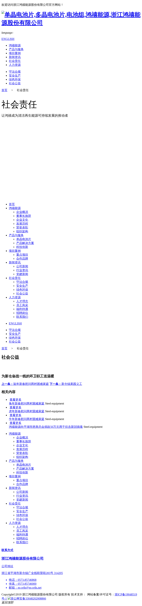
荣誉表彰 (22, 227)
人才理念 (22, 301)
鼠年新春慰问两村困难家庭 (25, 383)
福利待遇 (22, 309)
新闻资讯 (15, 57)
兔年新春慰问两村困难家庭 (26, 403)
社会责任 (15, 60)
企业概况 (22, 212)
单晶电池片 (23, 239)
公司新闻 (22, 266)
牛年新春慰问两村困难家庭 (26, 419)
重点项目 (22, 254)
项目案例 (15, 53)
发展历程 (22, 223)
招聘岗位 (22, 312)
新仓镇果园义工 (66, 383)
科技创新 (22, 246)
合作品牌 (22, 258)
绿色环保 (15, 79)
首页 (4, 90)
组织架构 (22, 231)
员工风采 (22, 305)
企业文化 (22, 219)
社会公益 (15, 83)
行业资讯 (22, 270)
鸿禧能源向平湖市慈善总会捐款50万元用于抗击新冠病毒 (46, 426)
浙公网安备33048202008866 (28, 598)
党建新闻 (22, 274)
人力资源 (15, 64)
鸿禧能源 (15, 45)
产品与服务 (16, 49)
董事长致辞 (23, 215)
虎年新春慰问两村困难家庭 (26, 411)
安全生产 (15, 75)
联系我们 (22, 316)
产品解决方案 (25, 243)
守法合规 (15, 71)
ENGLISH (7, 38)
